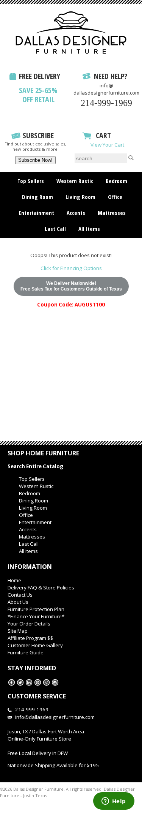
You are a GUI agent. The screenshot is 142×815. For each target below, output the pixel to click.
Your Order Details (29, 623)
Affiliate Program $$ (30, 638)
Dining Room (37, 197)
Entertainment (36, 212)
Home (14, 580)
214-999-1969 (106, 103)
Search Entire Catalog (35, 466)
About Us (18, 602)
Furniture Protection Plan (36, 609)
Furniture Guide (26, 652)
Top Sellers (30, 181)
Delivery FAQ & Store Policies (41, 587)
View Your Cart (107, 144)
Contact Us (20, 594)
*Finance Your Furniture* (36, 616)
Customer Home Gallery (35, 645)
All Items (89, 228)
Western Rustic (74, 181)
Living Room (80, 197)
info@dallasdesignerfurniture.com (106, 89)
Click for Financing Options (71, 268)
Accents (76, 212)
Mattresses (112, 212)
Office (115, 197)
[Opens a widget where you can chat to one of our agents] (113, 801)
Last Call (55, 228)
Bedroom (116, 181)
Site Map (18, 630)
